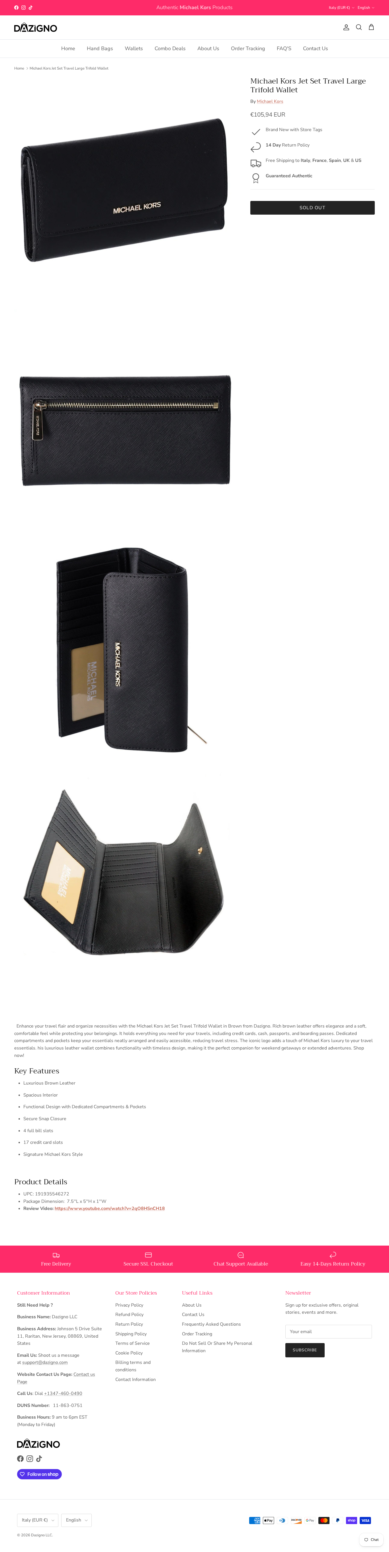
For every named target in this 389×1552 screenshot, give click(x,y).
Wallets (134, 48)
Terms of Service (132, 1343)
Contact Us (315, 48)
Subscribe (305, 1350)
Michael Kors (270, 101)
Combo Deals (170, 48)
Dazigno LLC (41, 1535)
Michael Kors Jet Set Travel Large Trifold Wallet (69, 68)
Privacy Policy (129, 1305)
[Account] (345, 27)
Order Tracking (248, 48)
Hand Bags (100, 48)
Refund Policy (129, 1314)
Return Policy (129, 1324)
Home (68, 48)
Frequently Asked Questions (211, 1324)
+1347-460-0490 (63, 1393)
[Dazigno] (35, 27)
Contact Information (135, 1379)
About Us (208, 48)
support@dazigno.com (45, 1362)
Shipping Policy (131, 1334)
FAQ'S (284, 48)
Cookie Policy (129, 1353)
